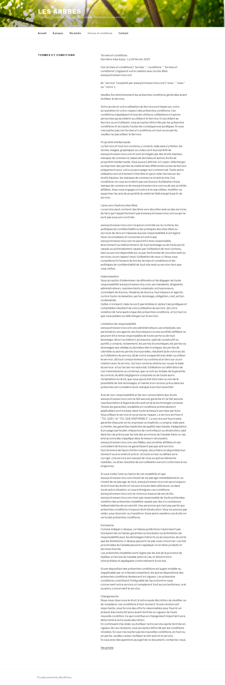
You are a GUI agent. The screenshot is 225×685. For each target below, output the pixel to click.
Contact (123, 33)
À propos (58, 33)
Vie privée (75, 33)
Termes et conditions (99, 33)
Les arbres (59, 11)
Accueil (42, 33)
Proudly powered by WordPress (54, 677)
